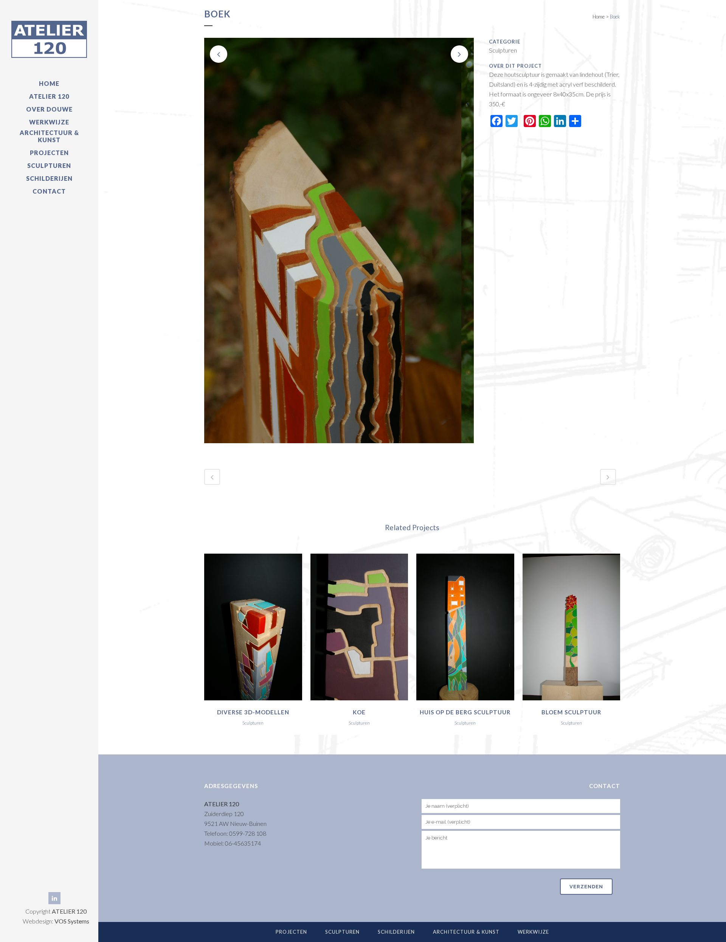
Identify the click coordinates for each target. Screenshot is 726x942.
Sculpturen (342, 932)
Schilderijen (396, 932)
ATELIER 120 (69, 911)
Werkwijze (533, 932)
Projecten (291, 932)
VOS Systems (71, 921)
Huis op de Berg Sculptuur (465, 712)
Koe (359, 712)
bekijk (253, 626)
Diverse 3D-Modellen (253, 712)
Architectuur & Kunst (466, 932)
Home (599, 17)
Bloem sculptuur (571, 712)
